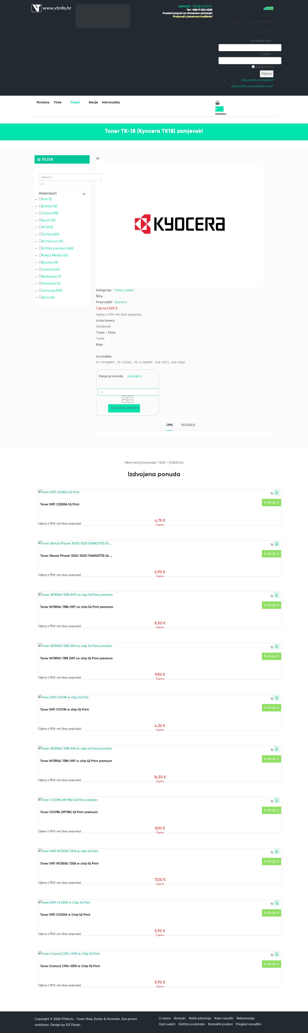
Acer (46, 199)
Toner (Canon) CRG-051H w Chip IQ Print (70, 966)
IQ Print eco (52, 241)
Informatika (111, 102)
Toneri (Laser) (124, 290)
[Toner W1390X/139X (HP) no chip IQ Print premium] (75, 646)
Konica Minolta (54, 255)
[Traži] (41, 184)
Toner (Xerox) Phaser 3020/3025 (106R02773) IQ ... (76, 555)
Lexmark (50, 269)
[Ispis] (97, 158)
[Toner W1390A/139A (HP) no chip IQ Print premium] (75, 594)
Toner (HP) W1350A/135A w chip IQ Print (69, 863)
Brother (49, 206)
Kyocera (121, 302)
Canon (49, 213)
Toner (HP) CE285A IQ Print (59, 504)
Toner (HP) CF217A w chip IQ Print (64, 709)
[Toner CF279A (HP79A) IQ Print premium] (68, 800)
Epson (48, 220)
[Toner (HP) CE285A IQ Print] (58, 492)
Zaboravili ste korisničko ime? (252, 86)
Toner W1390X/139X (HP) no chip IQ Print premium (76, 658)
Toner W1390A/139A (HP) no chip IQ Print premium (76, 607)
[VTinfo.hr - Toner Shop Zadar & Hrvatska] (51, 8)
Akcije (93, 102)
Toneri (75, 102)
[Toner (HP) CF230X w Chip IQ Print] (64, 902)
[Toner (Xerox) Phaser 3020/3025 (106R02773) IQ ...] (75, 543)
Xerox (48, 297)
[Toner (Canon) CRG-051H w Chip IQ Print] (69, 953)
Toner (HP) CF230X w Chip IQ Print (65, 914)
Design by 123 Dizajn (65, 1024)
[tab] (169, 425)
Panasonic (50, 283)
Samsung (51, 290)
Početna (43, 102)
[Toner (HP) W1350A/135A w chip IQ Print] (68, 851)
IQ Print (50, 234)
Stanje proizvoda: (110, 376)
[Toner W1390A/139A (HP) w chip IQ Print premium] (75, 748)
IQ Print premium (57, 248)
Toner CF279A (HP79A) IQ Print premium (69, 812)
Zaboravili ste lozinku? (257, 80)
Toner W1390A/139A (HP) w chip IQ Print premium (76, 761)
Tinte (58, 102)
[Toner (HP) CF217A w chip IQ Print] (63, 697)
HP (47, 227)
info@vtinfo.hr (202, 6)
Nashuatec (51, 276)
